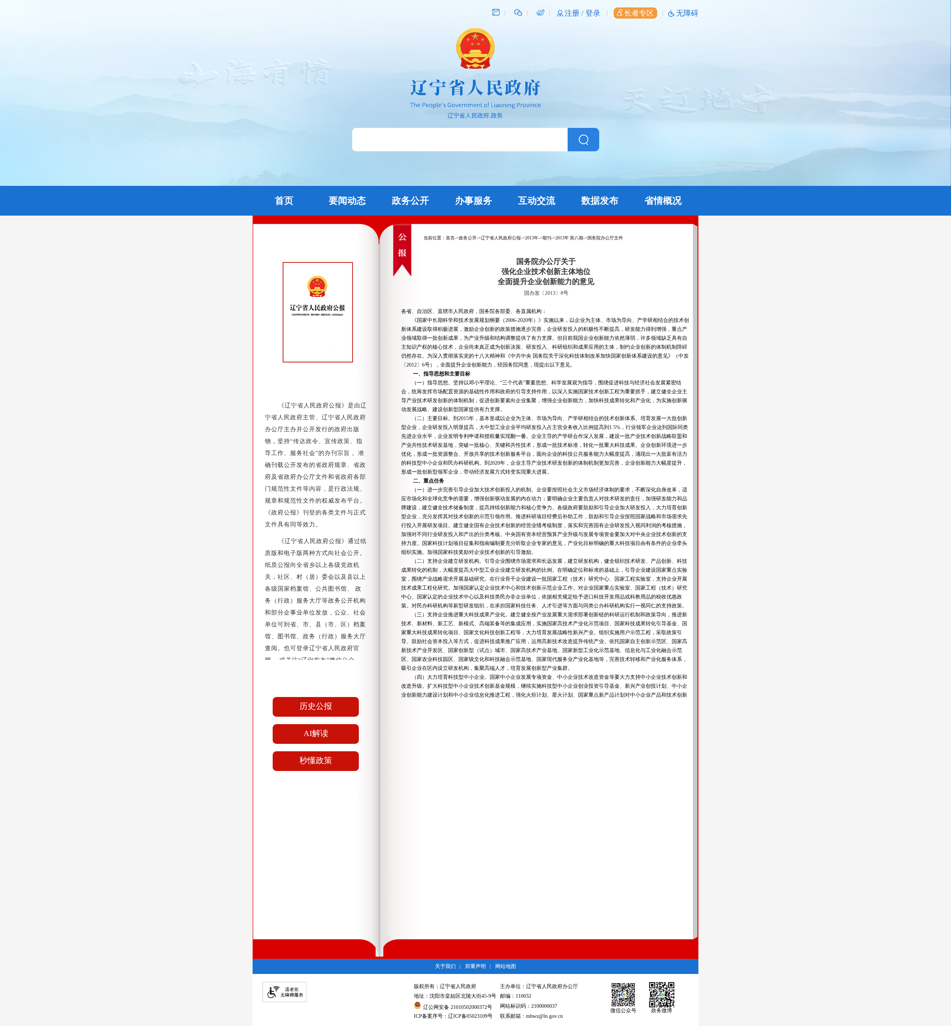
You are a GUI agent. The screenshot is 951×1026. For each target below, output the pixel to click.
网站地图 (505, 966)
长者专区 (639, 13)
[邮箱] (496, 12)
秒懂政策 (315, 760)
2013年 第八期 (569, 238)
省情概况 (663, 201)
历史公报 (315, 706)
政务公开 (410, 201)
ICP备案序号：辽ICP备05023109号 (453, 1016)
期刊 (546, 238)
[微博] (540, 12)
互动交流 (536, 201)
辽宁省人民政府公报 (501, 238)
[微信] (518, 12)
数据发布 (600, 201)
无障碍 (687, 13)
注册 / (575, 13)
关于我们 (445, 966)
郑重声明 (475, 966)
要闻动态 (347, 201)
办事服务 (473, 201)
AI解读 (316, 733)
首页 (284, 201)
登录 (592, 13)
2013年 (531, 238)
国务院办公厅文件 (605, 238)
